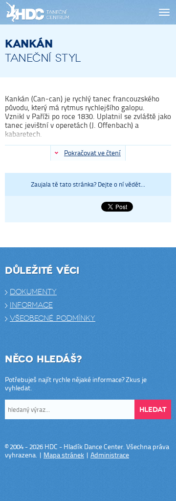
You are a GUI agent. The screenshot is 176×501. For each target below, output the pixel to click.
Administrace (109, 454)
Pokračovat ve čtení (92, 152)
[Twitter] (78, 480)
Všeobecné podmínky (52, 318)
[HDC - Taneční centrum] (55, 12)
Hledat (152, 410)
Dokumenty (33, 291)
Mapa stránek (64, 454)
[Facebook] (58, 480)
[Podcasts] (117, 480)
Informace (31, 305)
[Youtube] (97, 480)
